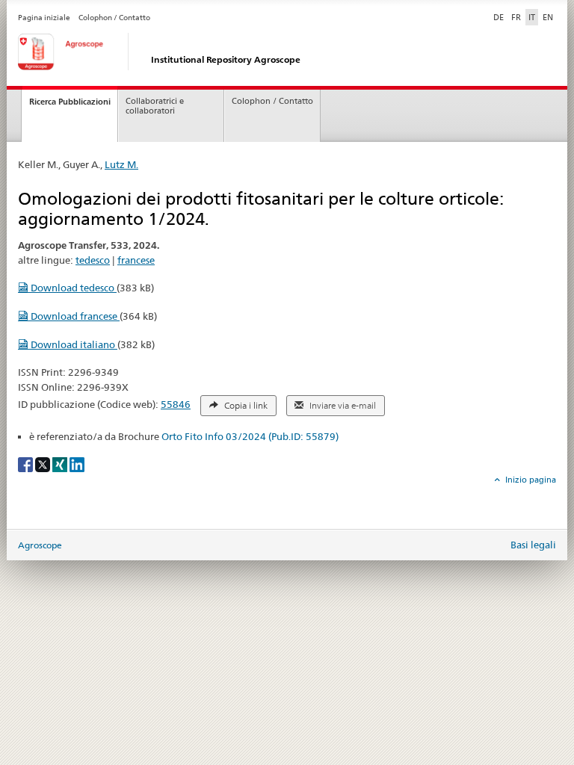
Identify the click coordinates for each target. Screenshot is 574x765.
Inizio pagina (529, 479)
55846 (176, 404)
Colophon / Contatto (114, 17)
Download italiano (72, 344)
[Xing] (61, 463)
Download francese (74, 316)
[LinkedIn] (77, 463)
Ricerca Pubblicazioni (70, 101)
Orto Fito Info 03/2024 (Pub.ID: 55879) (250, 436)
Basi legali (533, 545)
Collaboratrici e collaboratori (155, 106)
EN (548, 17)
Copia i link (245, 405)
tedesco (92, 260)
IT (531, 17)
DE (500, 16)
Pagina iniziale (44, 17)
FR (516, 17)
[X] (43, 463)
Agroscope (40, 545)
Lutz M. (121, 164)
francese (136, 260)
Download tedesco (72, 288)
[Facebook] (26, 463)
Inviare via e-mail (341, 405)
